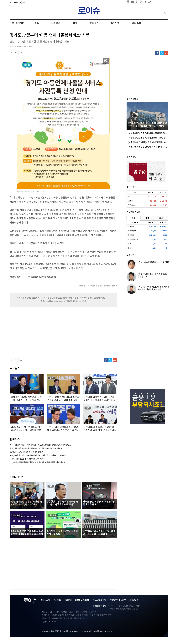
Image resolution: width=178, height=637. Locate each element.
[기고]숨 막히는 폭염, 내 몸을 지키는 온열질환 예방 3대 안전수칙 (154, 288)
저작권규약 (134, 600)
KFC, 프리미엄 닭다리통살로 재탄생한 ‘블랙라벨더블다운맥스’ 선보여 (38, 455)
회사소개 (148, 2)
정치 (75, 23)
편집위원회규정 (99, 606)
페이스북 (157, 53)
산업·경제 (94, 23)
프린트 (20, 53)
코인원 (161, 218)
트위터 (162, 53)
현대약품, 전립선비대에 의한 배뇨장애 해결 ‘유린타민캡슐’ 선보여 (36, 448)
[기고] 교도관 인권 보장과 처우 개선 (153, 262)
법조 (37, 23)
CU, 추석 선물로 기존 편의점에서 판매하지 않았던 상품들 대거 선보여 (37, 462)
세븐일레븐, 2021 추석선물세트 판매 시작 (27, 459)
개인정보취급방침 (82, 600)
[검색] (165, 13)
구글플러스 (166, 53)
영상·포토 (136, 23)
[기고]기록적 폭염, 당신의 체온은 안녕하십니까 (153, 275)
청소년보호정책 (99, 600)
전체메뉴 (20, 23)
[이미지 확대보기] (106, 61)
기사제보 (57, 600)
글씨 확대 (16, 53)
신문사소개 (45, 600)
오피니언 (115, 23)
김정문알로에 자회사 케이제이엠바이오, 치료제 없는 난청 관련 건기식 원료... (40, 445)
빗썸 (133, 218)
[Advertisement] (37, 331)
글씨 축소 (12, 53)
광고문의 (68, 600)
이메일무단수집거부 (118, 600)
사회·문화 (55, 23)
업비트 (147, 218)
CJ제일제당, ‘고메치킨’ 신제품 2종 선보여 (26, 452)
